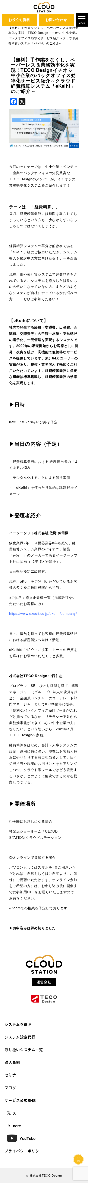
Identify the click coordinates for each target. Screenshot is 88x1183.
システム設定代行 (19, 1037)
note (17, 1126)
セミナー (12, 1075)
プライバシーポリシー (23, 1151)
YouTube (27, 1138)
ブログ (10, 1088)
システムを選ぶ (17, 1024)
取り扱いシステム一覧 (23, 1050)
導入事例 (12, 1062)
